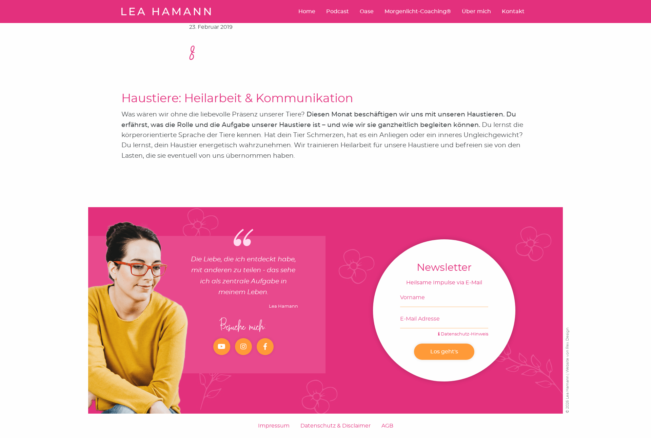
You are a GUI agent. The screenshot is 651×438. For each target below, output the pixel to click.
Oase (367, 11)
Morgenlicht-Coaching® (417, 11)
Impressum (274, 426)
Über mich (476, 11)
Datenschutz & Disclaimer (335, 426)
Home (306, 11)
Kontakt (513, 11)
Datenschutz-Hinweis (464, 334)
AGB (387, 426)
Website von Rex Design (567, 350)
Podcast (337, 11)
